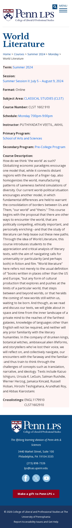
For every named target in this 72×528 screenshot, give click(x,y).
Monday (53, 54)
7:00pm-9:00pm (42, 116)
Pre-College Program (50, 147)
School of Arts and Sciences (22, 138)
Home (7, 54)
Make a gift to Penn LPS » (36, 494)
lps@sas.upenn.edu (36, 468)
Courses (19, 54)
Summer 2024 (36, 54)
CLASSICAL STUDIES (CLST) (44, 98)
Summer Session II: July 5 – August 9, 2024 (33, 81)
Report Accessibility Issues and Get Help (36, 521)
